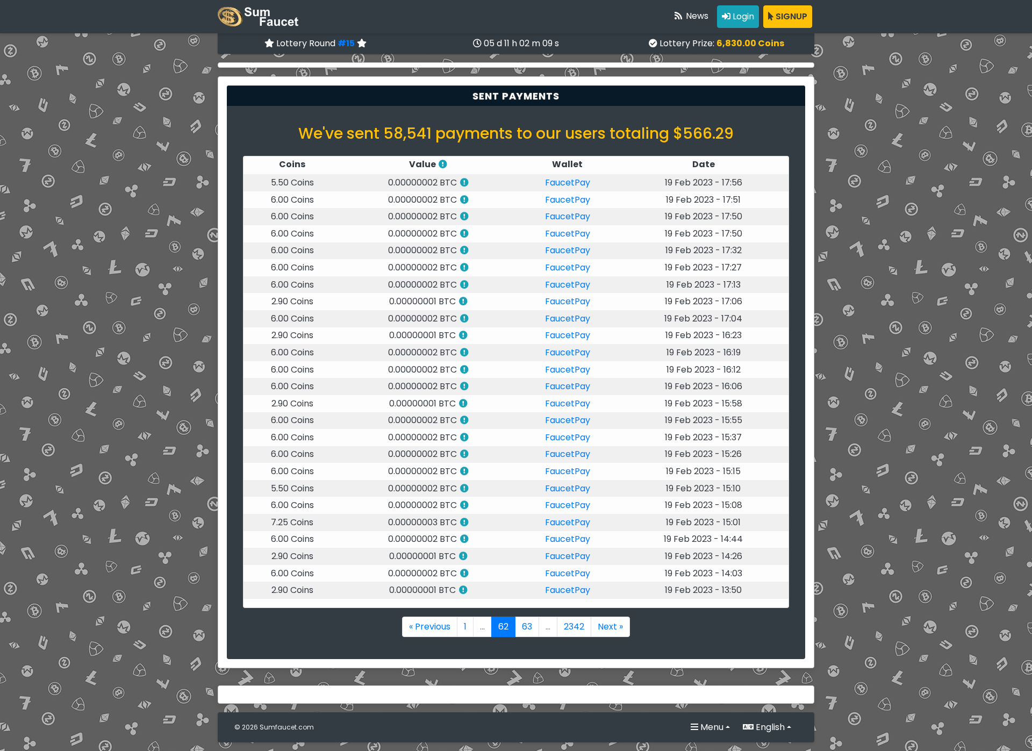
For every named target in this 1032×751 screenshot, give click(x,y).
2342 (574, 626)
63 (527, 626)
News (696, 16)
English (769, 727)
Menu (710, 727)
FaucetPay (567, 182)
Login (742, 16)
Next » (610, 626)
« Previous (429, 626)
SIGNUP (790, 16)
